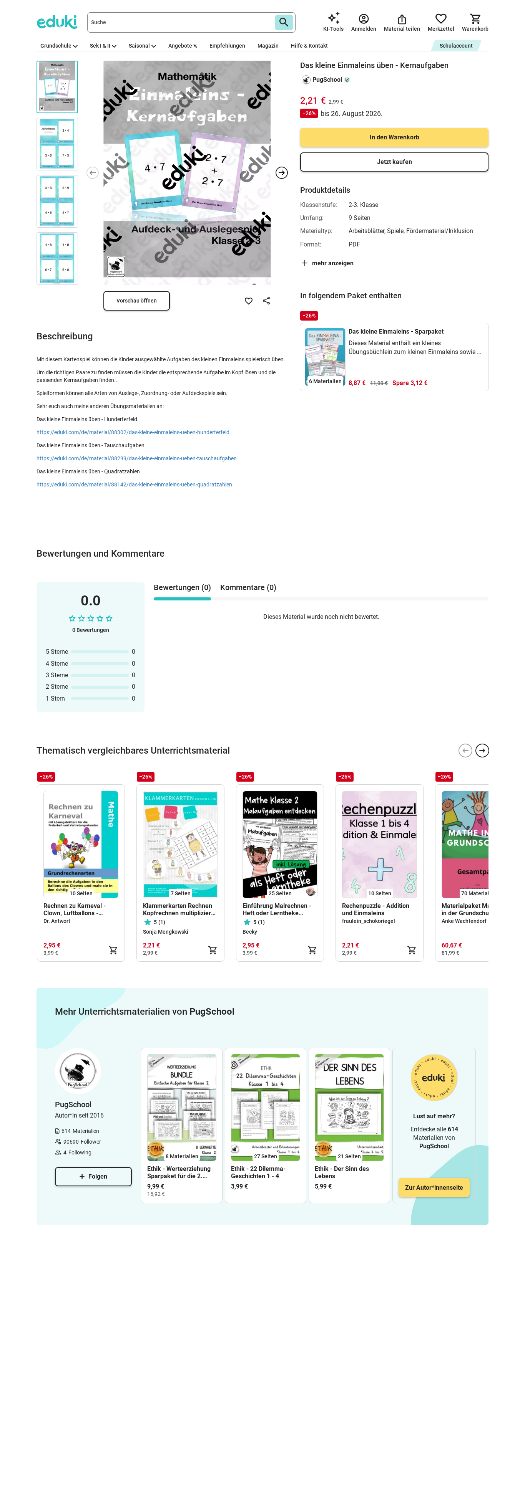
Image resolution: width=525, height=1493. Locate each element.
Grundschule (55, 46)
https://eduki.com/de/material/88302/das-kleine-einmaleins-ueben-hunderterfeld (133, 432)
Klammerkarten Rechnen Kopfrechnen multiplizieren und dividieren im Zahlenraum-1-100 (180, 909)
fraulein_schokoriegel (368, 921)
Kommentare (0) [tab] (248, 587)
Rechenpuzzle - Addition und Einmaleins (375, 909)
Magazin (268, 46)
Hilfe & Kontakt (309, 46)
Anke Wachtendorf (464, 921)
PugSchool (327, 79)
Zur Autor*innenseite (434, 1187)
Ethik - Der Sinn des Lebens (342, 1172)
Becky (250, 932)
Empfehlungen (227, 46)
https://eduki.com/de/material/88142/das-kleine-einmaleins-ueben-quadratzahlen (134, 484)
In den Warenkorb (394, 137)
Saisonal (139, 46)
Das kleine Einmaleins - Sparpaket (396, 331)
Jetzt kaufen (394, 161)
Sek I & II (100, 46)
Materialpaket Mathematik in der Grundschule (478, 909)
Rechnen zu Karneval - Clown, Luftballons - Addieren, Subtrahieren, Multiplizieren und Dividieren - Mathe (76, 909)
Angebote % (182, 46)
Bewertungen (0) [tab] (182, 587)
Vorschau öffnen (136, 301)
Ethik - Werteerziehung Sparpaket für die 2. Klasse (179, 1172)
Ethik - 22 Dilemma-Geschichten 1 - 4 (258, 1172)
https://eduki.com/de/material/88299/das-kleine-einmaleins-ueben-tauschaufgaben (137, 458)
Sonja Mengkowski (165, 932)
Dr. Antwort (56, 921)
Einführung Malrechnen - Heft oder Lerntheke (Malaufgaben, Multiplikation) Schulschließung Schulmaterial (277, 909)
